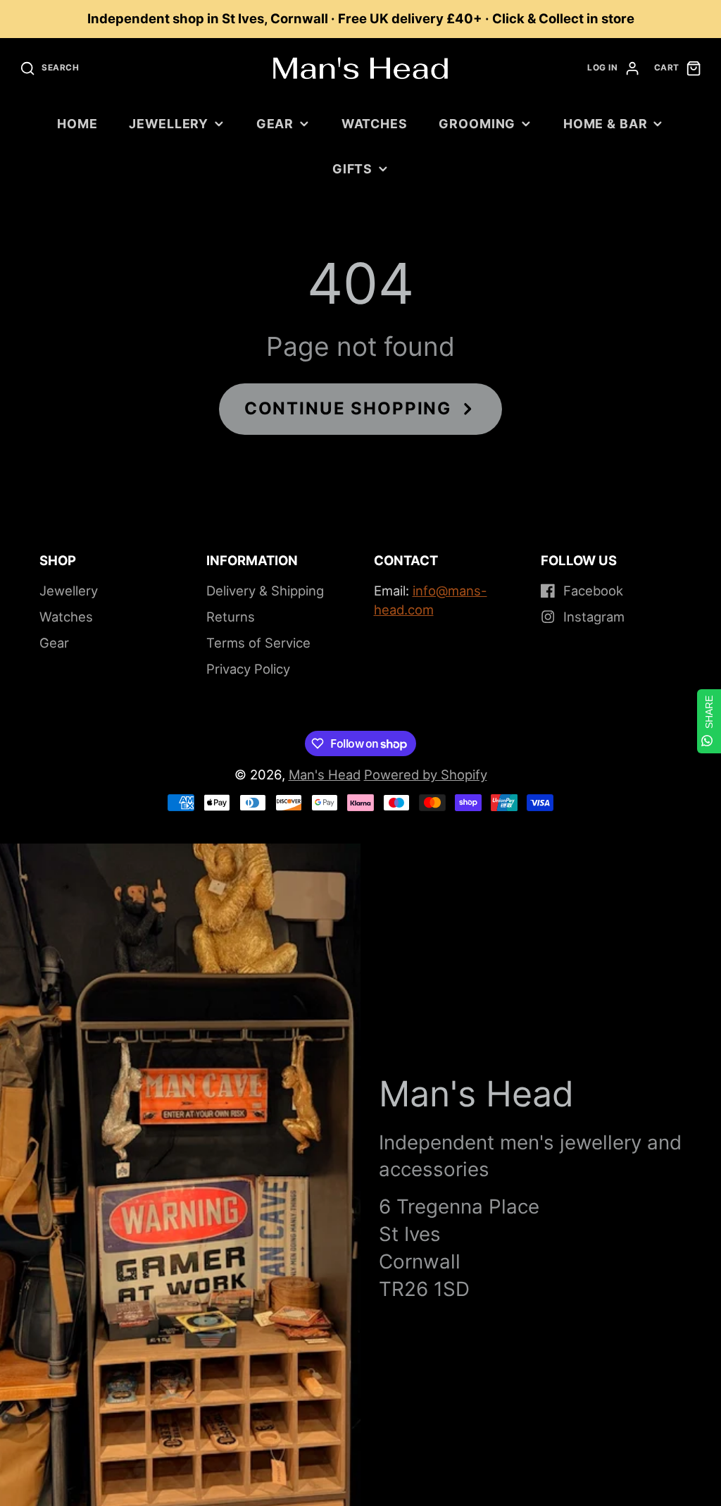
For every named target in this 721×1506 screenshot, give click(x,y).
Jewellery (168, 123)
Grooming (477, 123)
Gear (275, 123)
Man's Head (324, 774)
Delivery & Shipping (265, 590)
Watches (374, 123)
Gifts (352, 168)
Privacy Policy (248, 669)
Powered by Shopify (425, 774)
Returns (230, 616)
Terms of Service (258, 642)
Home (77, 123)
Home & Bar (605, 123)
